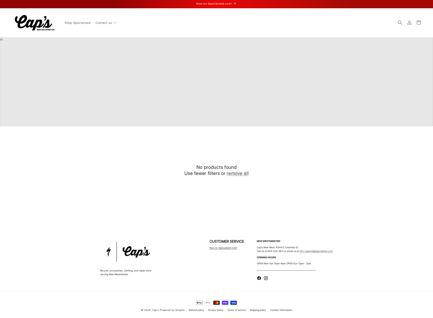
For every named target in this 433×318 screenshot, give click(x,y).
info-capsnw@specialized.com (316, 251)
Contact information (281, 310)
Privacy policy (215, 310)
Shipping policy (258, 310)
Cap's (155, 310)
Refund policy (196, 310)
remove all (238, 173)
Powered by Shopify (172, 310)
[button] (105, 22)
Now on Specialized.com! (223, 248)
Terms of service (236, 310)
